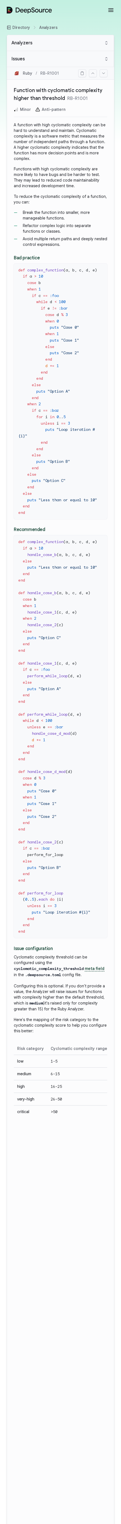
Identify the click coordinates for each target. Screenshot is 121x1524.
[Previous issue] (93, 73)
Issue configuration (33, 948)
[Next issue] (103, 73)
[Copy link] (82, 73)
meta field (94, 968)
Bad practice (27, 258)
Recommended (29, 529)
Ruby (27, 73)
